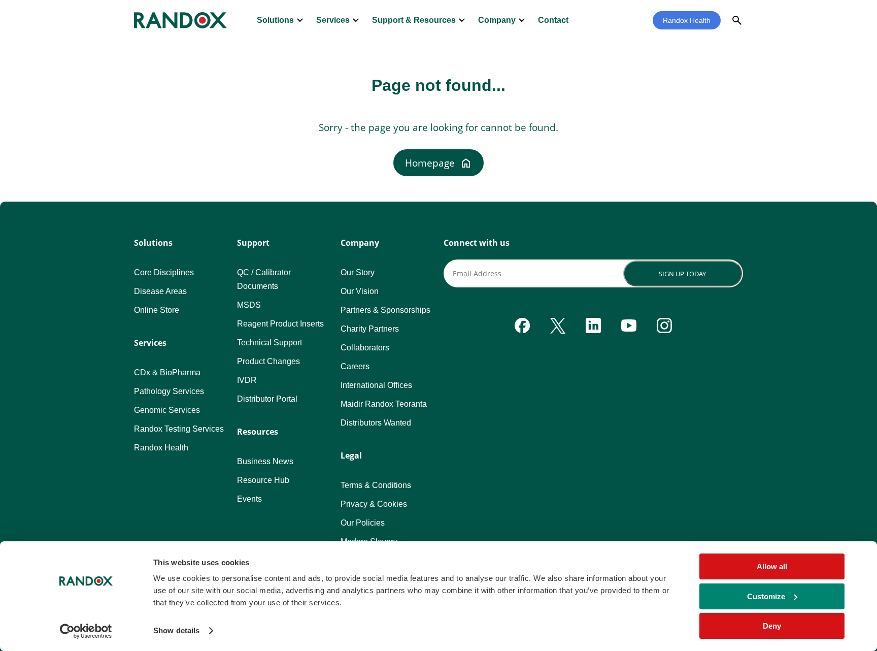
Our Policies (363, 522)
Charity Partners (370, 328)
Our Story (358, 272)
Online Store (156, 310)
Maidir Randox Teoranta (384, 404)
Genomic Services (167, 410)
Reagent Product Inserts (280, 323)
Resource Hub (263, 480)
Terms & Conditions (376, 485)
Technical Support (269, 342)
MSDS (249, 305)
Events (249, 499)
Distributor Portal (267, 399)
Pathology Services (169, 391)
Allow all (772, 566)
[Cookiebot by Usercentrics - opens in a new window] (86, 631)
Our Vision (360, 291)
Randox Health (687, 20)
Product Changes (268, 361)
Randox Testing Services (179, 429)
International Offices (376, 385)
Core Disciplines (164, 272)
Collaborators (365, 347)
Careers (355, 366)
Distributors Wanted (376, 422)
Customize (766, 596)
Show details (176, 630)
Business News (265, 461)
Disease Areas (160, 291)
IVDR (247, 380)
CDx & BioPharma (167, 372)
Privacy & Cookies (374, 504)
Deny (772, 626)
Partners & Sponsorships (385, 310)
